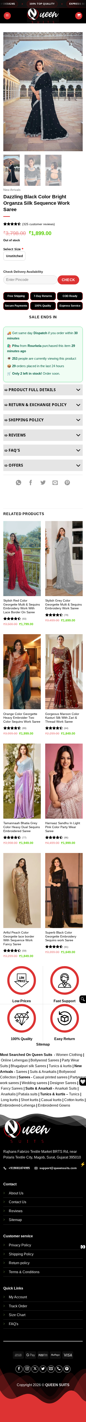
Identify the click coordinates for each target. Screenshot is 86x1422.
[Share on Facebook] (30, 482)
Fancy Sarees (12, 1088)
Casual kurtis (51, 1100)
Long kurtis (10, 1100)
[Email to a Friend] (55, 482)
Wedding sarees (34, 1083)
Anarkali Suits (66, 1088)
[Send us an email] (51, 1369)
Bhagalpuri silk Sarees (28, 1066)
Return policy (19, 1263)
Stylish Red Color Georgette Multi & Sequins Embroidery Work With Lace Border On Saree (21, 606)
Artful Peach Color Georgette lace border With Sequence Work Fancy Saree (18, 938)
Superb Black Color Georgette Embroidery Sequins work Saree (60, 936)
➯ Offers (13, 465)
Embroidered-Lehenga (17, 1105)
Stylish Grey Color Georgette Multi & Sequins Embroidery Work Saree (63, 604)
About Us (16, 1193)
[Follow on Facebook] (19, 1369)
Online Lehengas (14, 1060)
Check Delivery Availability (23, 271)
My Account (18, 1297)
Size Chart (17, 1315)
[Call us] (59, 1369)
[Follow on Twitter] (43, 1369)
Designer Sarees (63, 1083)
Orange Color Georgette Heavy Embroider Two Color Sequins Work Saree (21, 717)
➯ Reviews (15, 435)
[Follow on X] (35, 1369)
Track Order (18, 1306)
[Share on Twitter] (43, 482)
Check (68, 280)
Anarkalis (9, 1094)
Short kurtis (30, 1100)
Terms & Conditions (24, 1272)
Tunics (74, 1094)
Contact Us (17, 1202)
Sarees (21, 1072)
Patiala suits (28, 1094)
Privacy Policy (20, 1245)
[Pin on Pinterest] (67, 482)
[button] (7, 15)
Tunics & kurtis (60, 1066)
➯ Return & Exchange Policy (35, 404)
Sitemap (43, 1044)
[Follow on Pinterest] (67, 1369)
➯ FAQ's (12, 450)
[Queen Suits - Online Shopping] (43, 15)
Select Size (13, 249)
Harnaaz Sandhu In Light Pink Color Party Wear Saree (62, 827)
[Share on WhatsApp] (18, 482)
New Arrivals (12, 190)
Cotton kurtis (74, 1100)
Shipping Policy (21, 1254)
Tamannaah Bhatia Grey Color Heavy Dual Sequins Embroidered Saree (21, 827)
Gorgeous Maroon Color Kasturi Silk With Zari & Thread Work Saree (62, 717)
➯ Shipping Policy (24, 419)
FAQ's (13, 1324)
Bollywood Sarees (44, 1060)
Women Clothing (69, 1055)
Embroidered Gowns (54, 1105)
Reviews (15, 1211)
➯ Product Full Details (30, 389)
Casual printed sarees (50, 1077)
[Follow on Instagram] (27, 1369)
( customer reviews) (38, 224)
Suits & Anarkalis (43, 1072)
